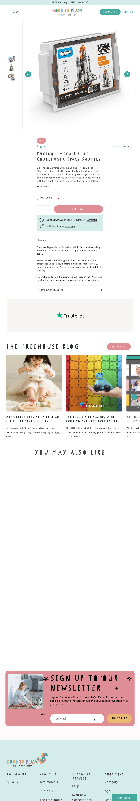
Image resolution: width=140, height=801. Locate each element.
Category (111, 782)
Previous (28, 74)
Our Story (46, 790)
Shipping (42, 240)
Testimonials (49, 782)
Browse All (119, 346)
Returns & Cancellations (50, 290)
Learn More (92, 219)
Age (107, 790)
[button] (124, 797)
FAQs (75, 786)
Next (127, 74)
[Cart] (131, 12)
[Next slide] (134, 397)
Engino (41, 146)
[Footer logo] (27, 760)
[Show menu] (8, 12)
